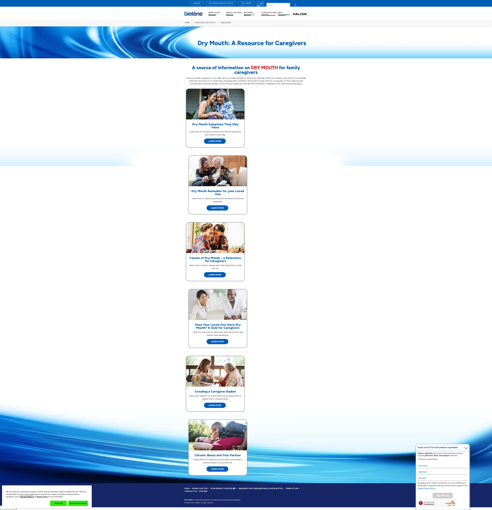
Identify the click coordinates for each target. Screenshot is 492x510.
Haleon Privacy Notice (426, 488)
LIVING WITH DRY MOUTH (269, 14)
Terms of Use (41, 497)
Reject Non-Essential (78, 503)
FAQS (186, 488)
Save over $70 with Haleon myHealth (438, 447)
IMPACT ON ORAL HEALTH (234, 14)
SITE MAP (203, 491)
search (298, 6)
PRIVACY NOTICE (200, 488)
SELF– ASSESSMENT (284, 14)
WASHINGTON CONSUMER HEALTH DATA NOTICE (261, 488)
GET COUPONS (246, 3)
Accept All (58, 503)
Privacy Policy (27, 497)
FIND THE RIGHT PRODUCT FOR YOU (221, 3)
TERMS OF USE (291, 488)
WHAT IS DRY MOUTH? (214, 14)
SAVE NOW (196, 3)
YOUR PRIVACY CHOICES (221, 488)
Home (187, 23)
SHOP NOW (260, 4)
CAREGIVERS (225, 23)
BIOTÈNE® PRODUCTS (249, 14)
